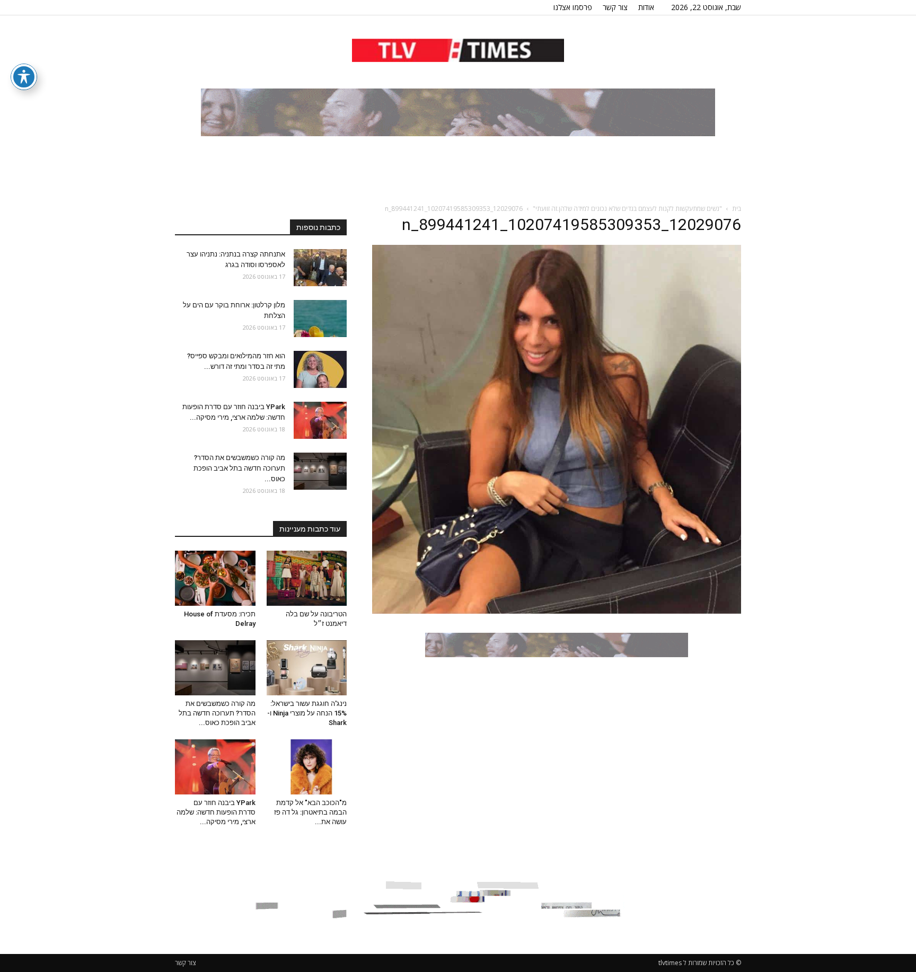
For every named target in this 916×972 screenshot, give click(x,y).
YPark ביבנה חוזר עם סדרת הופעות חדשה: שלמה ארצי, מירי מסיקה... (216, 812)
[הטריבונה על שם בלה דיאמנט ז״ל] (307, 578)
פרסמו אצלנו (572, 7)
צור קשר (615, 7)
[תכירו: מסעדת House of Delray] (215, 578)
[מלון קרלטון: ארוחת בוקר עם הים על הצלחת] (320, 318)
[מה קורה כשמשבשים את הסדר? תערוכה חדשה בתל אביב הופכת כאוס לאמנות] (320, 471)
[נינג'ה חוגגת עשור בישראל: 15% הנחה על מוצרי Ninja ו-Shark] (307, 667)
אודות (646, 7)
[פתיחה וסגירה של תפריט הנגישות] (24, 77)
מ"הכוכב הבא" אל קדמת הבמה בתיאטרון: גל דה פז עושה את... (310, 812)
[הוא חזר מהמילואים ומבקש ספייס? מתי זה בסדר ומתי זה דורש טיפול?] (320, 369)
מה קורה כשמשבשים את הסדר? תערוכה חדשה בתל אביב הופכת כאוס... (239, 468)
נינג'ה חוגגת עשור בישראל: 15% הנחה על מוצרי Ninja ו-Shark (307, 713)
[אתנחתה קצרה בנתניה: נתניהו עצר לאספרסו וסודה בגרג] (320, 267)
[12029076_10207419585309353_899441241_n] (556, 611)
